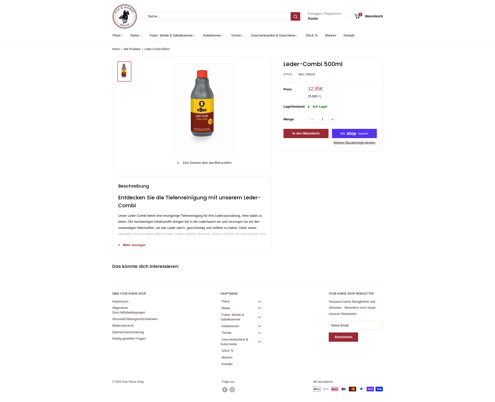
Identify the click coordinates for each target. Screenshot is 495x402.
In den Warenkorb (305, 133)
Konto (313, 18)
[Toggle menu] (259, 301)
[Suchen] (295, 16)
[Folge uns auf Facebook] (225, 389)
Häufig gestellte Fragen (129, 338)
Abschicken (343, 337)
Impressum (120, 301)
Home (116, 49)
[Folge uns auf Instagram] (232, 389)
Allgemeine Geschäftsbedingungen (128, 310)
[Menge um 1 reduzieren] (312, 119)
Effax (288, 74)
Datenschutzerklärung (128, 332)
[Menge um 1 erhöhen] (333, 119)
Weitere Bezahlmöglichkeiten (354, 143)
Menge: (289, 119)
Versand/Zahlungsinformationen (134, 319)
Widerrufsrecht (123, 325)
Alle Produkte (132, 49)
